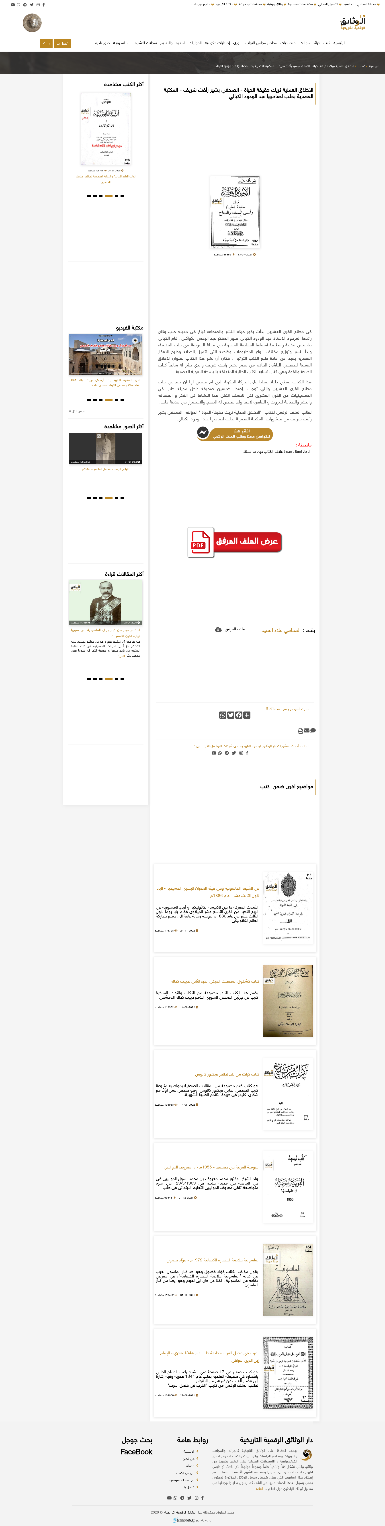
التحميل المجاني (328, 4)
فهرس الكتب (185, 1473)
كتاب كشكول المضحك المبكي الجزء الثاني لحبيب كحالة (215, 981)
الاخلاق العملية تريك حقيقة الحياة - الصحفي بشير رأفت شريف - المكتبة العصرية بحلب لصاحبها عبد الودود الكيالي (284, 66)
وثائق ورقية (275, 4)
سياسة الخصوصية (182, 1480)
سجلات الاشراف (145, 43)
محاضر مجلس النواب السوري (255, 43)
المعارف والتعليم (173, 43)
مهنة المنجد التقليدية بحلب (125, 380)
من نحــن (189, 1459)
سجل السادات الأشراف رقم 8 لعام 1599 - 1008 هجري (106, 177)
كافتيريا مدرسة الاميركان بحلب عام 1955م (97, 480)
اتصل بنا (62, 44)
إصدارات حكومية (217, 43)
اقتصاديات (288, 43)
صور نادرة (102, 43)
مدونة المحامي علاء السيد (360, 4)
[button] (122, 196)
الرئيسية (340, 43)
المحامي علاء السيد (281, 630)
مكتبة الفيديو (225, 4)
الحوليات (195, 43)
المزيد (260, 1489)
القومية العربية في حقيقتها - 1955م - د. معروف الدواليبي (211, 1167)
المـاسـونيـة (121, 43)
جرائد (316, 43)
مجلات (305, 43)
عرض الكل (78, 411)
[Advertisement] (192, 23)
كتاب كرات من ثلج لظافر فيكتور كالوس (227, 1074)
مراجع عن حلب (201, 4)
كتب (327, 43)
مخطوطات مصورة (301, 4)
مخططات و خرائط (251, 4)
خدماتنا (190, 1466)
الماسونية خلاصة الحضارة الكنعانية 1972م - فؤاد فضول (213, 1260)
